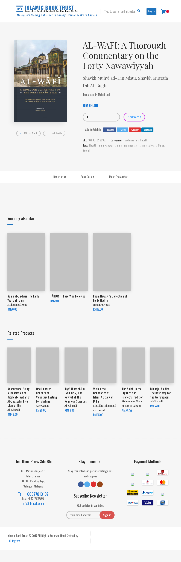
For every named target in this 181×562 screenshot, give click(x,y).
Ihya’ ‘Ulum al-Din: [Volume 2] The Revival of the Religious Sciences (76, 394)
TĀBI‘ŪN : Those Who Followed (67, 296)
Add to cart (134, 116)
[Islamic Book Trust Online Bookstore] (56, 11)
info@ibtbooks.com (33, 503)
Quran (161, 145)
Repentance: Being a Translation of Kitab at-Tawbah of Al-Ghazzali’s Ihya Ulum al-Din (19, 397)
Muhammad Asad (17, 304)
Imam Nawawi (105, 145)
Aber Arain (42, 405)
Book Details (87, 177)
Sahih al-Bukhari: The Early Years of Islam (23, 298)
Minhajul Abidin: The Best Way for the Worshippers (160, 392)
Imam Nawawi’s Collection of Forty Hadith (110, 298)
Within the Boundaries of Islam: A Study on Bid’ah (103, 394)
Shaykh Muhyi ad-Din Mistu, (110, 78)
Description (59, 177)
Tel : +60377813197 (33, 494)
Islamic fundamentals (126, 145)
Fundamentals (131, 140)
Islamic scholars (148, 145)
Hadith (143, 140)
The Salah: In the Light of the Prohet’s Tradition (132, 392)
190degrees (13, 541)
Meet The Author (118, 177)
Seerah (86, 150)
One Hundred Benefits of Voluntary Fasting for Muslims (46, 394)
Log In (151, 11)
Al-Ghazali (13, 409)
